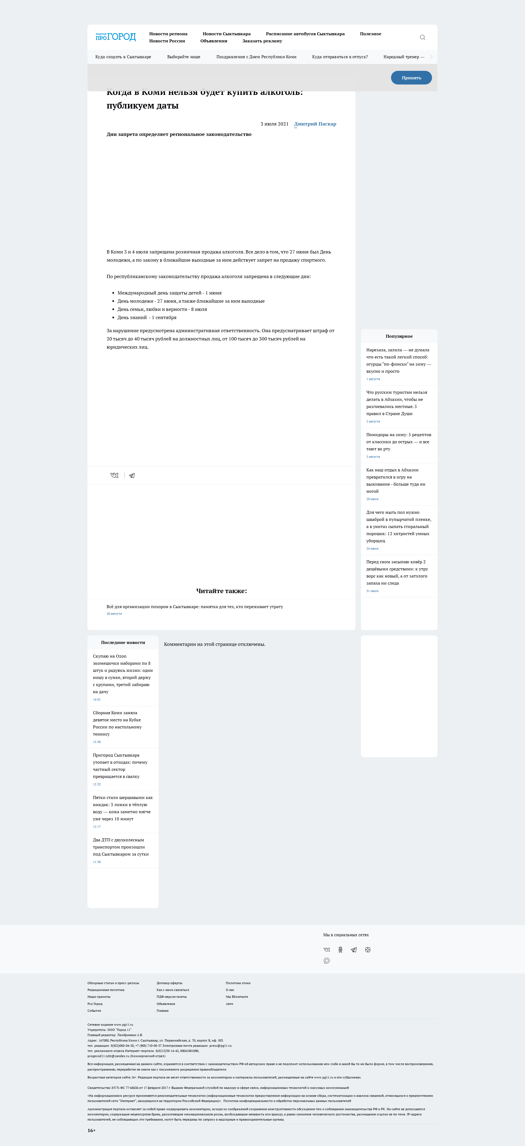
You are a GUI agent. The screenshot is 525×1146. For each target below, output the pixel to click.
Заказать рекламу (262, 40)
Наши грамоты (99, 997)
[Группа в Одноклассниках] (340, 949)
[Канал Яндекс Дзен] (368, 949)
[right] (431, 57)
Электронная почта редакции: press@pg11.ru (197, 1045)
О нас (230, 990)
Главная (162, 1010)
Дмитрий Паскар (315, 124)
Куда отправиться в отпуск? (340, 56)
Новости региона (168, 33)
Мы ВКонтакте (237, 997)
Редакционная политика (106, 990)
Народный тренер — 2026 (409, 56)
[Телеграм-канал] (354, 949)
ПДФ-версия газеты (172, 997)
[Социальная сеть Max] (327, 960)
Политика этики (238, 983)
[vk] (115, 475)
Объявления (213, 40)
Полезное (370, 33)
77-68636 (132, 1088)
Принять (411, 77)
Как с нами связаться (173, 990)
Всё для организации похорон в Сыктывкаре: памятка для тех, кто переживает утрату (195, 610)
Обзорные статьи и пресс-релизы (113, 983)
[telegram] (133, 475)
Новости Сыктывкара (227, 33)
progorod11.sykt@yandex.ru (108, 1056)
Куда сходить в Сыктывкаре (123, 56)
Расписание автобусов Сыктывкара (305, 33)
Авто (229, 1004)
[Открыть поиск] (422, 37)
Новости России (167, 40)
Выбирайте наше (184, 56)
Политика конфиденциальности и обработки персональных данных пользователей (287, 1101)
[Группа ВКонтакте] (327, 949)
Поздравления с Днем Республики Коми (257, 56)
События (94, 1010)
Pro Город (95, 1004)
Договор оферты (169, 983)
